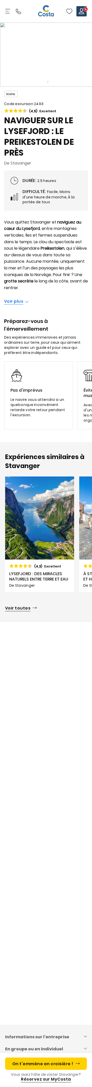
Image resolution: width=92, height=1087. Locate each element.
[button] (69, 11)
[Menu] (8, 11)
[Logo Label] (46, 11)
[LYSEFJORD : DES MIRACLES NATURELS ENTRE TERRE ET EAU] (39, 534)
